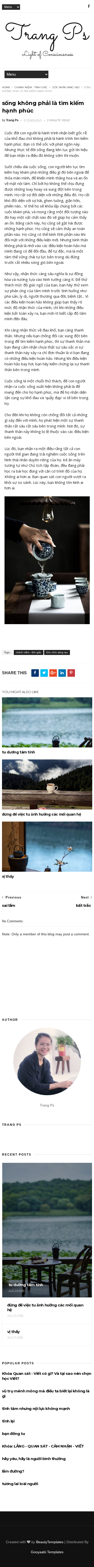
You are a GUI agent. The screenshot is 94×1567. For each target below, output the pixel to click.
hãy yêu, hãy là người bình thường (34, 1458)
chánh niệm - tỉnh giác (31, 87)
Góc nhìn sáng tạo (65, 87)
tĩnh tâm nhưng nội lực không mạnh (36, 1408)
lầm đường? (13, 1471)
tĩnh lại (8, 1421)
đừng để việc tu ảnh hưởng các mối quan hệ (41, 814)
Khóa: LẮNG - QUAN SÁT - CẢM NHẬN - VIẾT (43, 1446)
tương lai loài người (20, 1483)
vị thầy (8, 876)
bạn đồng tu (13, 1433)
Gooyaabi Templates (47, 1552)
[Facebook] (89, 6)
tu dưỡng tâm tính (18, 752)
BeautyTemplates (49, 1542)
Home (6, 87)
